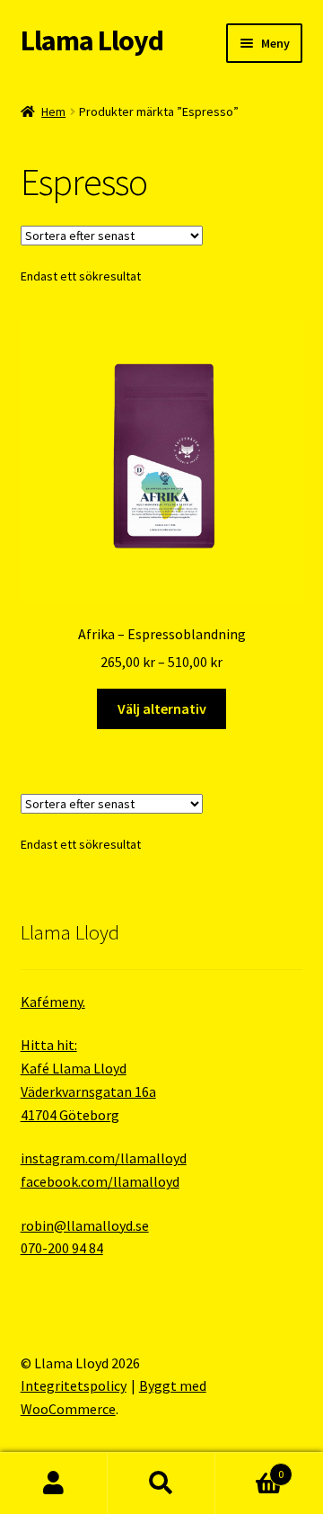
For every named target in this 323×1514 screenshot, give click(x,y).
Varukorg (249, 1468)
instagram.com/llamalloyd (104, 1158)
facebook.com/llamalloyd (100, 1181)
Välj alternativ (162, 708)
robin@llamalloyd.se (85, 1225)
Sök (161, 1483)
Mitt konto (54, 1483)
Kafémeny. (53, 1002)
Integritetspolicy (74, 1385)
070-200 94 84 (62, 1248)
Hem (53, 111)
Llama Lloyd (92, 40)
